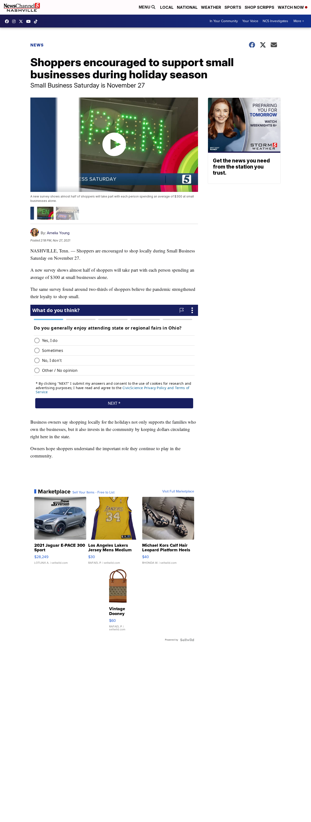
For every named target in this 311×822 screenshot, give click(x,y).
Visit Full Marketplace (178, 491)
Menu (145, 7)
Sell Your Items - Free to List (93, 492)
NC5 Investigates (275, 21)
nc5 (22, 21)
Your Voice (250, 21)
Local (166, 7)
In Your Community (224, 21)
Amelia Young (58, 233)
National (187, 7)
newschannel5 (8, 21)
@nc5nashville (37, 21)
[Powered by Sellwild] (187, 640)
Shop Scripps (259, 7)
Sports (233, 7)
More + (299, 21)
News (37, 45)
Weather (211, 7)
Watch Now (291, 7)
